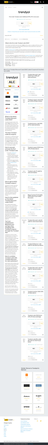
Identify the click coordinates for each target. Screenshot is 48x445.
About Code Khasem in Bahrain (26, 428)
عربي (32, 2)
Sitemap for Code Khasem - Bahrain (26, 427)
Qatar (5, 433)
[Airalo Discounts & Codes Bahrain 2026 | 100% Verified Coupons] (8, 108)
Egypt (5, 434)
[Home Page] (9, 1)
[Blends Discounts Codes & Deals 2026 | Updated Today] (39, 396)
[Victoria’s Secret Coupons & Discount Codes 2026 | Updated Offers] (39, 374)
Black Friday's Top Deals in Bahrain (26, 431)
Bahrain (5, 429)
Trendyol (14, 7)
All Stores (9, 7)
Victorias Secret (38, 378)
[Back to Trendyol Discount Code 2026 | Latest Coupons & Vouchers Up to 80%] (42, 7)
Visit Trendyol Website (23, 29)
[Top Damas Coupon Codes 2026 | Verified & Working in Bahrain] (27, 396)
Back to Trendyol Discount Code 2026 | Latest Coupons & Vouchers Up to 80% (24, 31)
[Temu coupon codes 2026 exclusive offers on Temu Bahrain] (27, 374)
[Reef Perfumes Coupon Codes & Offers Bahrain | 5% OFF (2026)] (39, 406)
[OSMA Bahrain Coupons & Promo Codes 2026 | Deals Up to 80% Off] (39, 385)
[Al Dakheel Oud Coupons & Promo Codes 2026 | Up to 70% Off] (27, 385)
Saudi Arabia (6, 425)
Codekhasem (13, 152)
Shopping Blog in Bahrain (25, 424)
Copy (30, 23)
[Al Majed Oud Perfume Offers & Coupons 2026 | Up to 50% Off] (16, 108)
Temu (27, 378)
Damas (27, 400)
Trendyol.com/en (12, 49)
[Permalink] (28, 91)
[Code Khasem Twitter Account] (40, 421)
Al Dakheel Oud (26, 389)
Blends (38, 400)
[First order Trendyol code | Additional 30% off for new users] (12, 80)
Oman (5, 431)
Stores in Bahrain (24, 421)
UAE (4, 426)
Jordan (5, 436)
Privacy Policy (30, 443)
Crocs (27, 410)
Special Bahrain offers (25, 422)
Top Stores (8, 89)
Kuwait (5, 428)
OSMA (39, 389)
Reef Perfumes (38, 410)
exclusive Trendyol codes (30, 55)
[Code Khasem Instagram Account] (37, 421)
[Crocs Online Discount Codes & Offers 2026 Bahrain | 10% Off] (27, 406)
